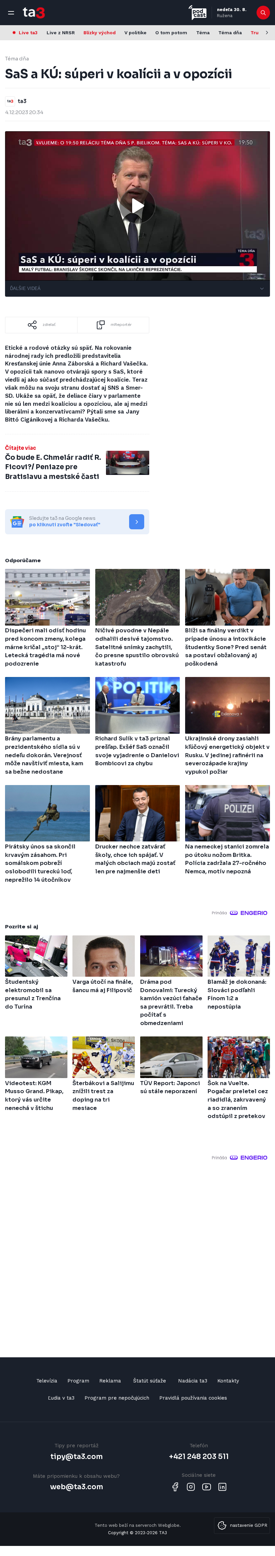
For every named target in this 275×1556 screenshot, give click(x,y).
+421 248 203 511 (199, 1456)
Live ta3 (28, 32)
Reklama (110, 1381)
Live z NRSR (61, 32)
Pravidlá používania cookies (193, 1398)
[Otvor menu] (11, 12)
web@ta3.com (76, 1486)
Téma (203, 32)
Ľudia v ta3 (61, 1398)
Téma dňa (230, 32)
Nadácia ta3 (192, 1381)
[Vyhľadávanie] (263, 13)
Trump (258, 32)
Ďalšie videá (25, 288)
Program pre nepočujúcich (117, 1398)
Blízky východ (100, 32)
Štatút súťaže (149, 1381)
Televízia (46, 1381)
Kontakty (228, 1381)
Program (78, 1381)
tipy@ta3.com (76, 1456)
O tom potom (171, 32)
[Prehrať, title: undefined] (137, 206)
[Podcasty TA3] (197, 12)
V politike (135, 32)
